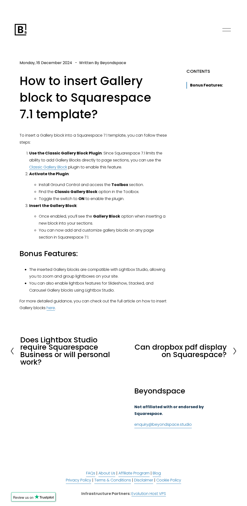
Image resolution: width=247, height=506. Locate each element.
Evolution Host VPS (148, 493)
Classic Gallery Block (48, 167)
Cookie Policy (168, 480)
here (51, 308)
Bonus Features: (206, 85)
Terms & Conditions (112, 480)
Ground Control (65, 184)
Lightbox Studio (133, 269)
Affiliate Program (134, 473)
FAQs (90, 473)
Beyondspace (113, 63)
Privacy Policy (78, 480)
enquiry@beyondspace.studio (163, 424)
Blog (157, 473)
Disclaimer (143, 480)
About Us (106, 473)
